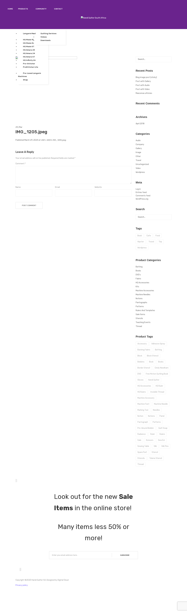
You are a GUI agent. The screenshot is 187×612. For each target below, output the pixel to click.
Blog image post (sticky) (146, 77)
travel (151, 242)
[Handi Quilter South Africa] (93, 18)
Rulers (162, 434)
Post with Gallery (143, 81)
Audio (138, 140)
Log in (138, 189)
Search (168, 59)
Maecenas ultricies (144, 93)
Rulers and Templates (145, 310)
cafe (148, 235)
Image (138, 152)
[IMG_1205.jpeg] (46, 87)
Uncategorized (142, 164)
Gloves (140, 380)
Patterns (140, 306)
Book (151, 362)
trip (160, 242)
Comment (20, 163)
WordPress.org (142, 199)
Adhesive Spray (158, 344)
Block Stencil (152, 356)
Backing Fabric (143, 350)
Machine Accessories (145, 290)
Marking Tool (142, 410)
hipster (140, 242)
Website (98, 187)
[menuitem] (10, 9)
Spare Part (142, 452)
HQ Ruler (159, 386)
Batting (139, 267)
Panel (161, 416)
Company (140, 144)
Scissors (149, 440)
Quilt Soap (162, 428)
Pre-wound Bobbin (145, 428)
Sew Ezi (161, 440)
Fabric (138, 279)
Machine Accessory (145, 398)
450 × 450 (45, 140)
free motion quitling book (157, 374)
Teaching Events (143, 322)
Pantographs (141, 302)
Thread (139, 326)
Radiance (141, 434)
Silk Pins (165, 446)
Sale (139, 440)
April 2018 (140, 123)
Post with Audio (143, 85)
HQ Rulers (141, 392)
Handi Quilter (153, 380)
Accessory (142, 344)
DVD (139, 374)
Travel (138, 160)
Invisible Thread (157, 392)
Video (138, 168)
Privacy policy (21, 585)
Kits (137, 286)
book (139, 235)
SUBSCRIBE (125, 555)
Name (18, 187)
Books (138, 271)
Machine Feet (143, 404)
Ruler (152, 434)
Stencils (139, 318)
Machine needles (143, 294)
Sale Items (140, 314)
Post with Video (143, 89)
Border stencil (143, 368)
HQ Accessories (142, 282)
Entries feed (141, 192)
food (158, 235)
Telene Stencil (155, 458)
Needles (156, 410)
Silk (155, 446)
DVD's (138, 275)
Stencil (155, 452)
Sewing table (143, 446)
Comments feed (143, 196)
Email (57, 187)
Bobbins (140, 362)
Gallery (139, 148)
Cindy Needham (162, 368)
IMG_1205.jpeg (59, 140)
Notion (140, 416)
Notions (139, 298)
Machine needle (161, 404)
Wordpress (140, 172)
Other (138, 156)
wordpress (142, 248)
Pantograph (142, 422)
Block (139, 356)
